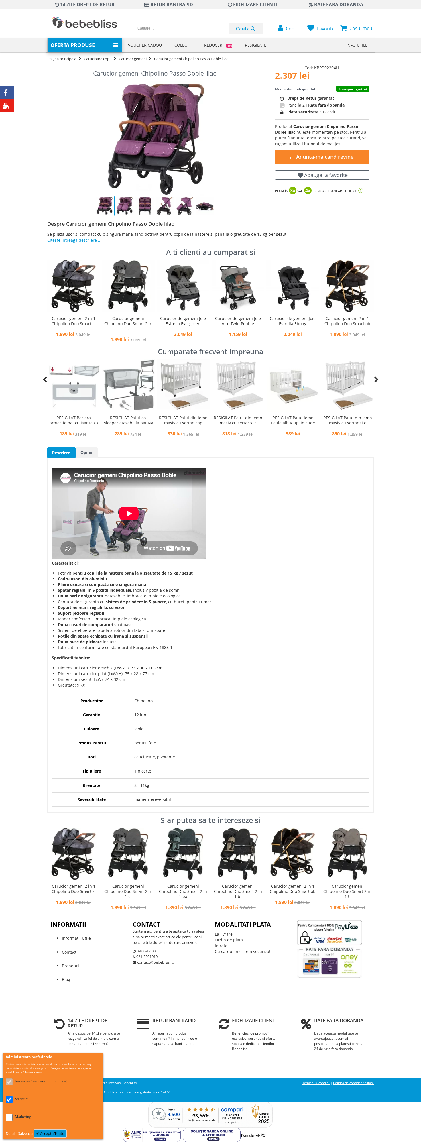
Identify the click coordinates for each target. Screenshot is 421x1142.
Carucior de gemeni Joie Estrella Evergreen (183, 321)
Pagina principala (61, 58)
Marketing (23, 1117)
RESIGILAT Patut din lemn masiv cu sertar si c (238, 420)
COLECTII (183, 45)
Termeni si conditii (316, 1083)
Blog (66, 979)
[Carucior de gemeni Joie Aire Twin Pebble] (238, 286)
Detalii (11, 1133)
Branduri (70, 965)
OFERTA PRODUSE (72, 45)
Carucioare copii (97, 58)
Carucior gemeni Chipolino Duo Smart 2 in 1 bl (238, 891)
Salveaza (26, 1133)
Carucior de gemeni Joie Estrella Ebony (293, 321)
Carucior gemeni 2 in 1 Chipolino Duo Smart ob (347, 321)
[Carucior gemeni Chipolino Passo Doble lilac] (154, 138)
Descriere (61, 452)
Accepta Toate (51, 1133)
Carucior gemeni (133, 58)
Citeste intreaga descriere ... (74, 240)
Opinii (86, 452)
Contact (69, 952)
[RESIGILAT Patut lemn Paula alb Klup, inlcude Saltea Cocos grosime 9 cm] (293, 385)
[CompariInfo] (210, 1104)
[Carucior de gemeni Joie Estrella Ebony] (292, 286)
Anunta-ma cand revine (324, 156)
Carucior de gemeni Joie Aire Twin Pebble (238, 321)
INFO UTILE (356, 45)
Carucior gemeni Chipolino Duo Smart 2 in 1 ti (347, 891)
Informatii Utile (76, 938)
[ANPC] (153, 1130)
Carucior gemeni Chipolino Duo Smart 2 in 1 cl (128, 323)
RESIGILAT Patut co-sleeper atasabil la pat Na (128, 420)
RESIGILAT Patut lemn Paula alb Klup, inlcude (293, 420)
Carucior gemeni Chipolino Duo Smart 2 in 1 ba (183, 891)
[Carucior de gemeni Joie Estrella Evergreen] (183, 286)
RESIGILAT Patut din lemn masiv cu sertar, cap (183, 420)
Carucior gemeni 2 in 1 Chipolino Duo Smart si (74, 321)
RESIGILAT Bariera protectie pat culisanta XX (73, 420)
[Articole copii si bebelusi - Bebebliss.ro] (84, 23)
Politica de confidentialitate (353, 1083)
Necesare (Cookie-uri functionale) (41, 1081)
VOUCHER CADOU (145, 45)
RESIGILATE (255, 45)
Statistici (22, 1099)
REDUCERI (218, 45)
